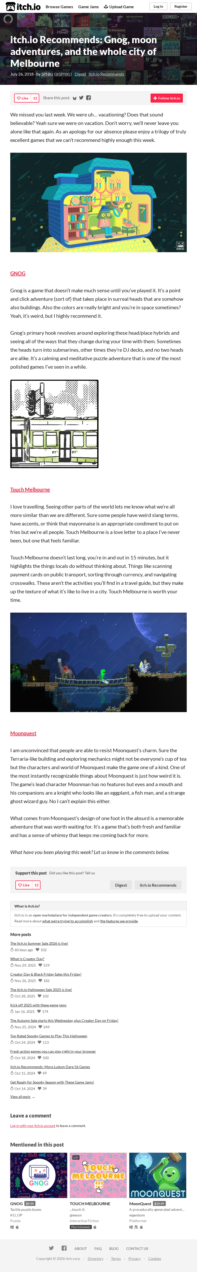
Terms (116, 1258)
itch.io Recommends (106, 73)
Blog (114, 1248)
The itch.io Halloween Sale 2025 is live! (41, 989)
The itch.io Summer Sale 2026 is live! (39, 943)
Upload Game (121, 6)
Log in (158, 6)
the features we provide (119, 921)
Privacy (135, 1258)
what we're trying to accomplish (67, 921)
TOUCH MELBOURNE (90, 1203)
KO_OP (16, 1215)
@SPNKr (63, 73)
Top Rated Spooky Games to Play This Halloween (48, 1036)
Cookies (154, 1258)
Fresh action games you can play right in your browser (53, 1051)
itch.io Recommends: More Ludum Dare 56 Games (50, 1067)
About (80, 1248)
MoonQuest (140, 1203)
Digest (80, 73)
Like (25, 98)
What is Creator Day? (27, 959)
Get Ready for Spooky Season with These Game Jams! (52, 1082)
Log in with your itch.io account (32, 1126)
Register (181, 6)
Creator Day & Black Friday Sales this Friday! (46, 974)
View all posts (20, 1097)
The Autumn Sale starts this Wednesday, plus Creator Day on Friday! (64, 1020)
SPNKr (47, 73)
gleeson (76, 1215)
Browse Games (59, 6)
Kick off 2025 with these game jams (38, 1005)
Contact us (137, 1248)
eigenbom (137, 1215)
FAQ (98, 1248)
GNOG (16, 1203)
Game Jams (88, 6)
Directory (95, 1258)
